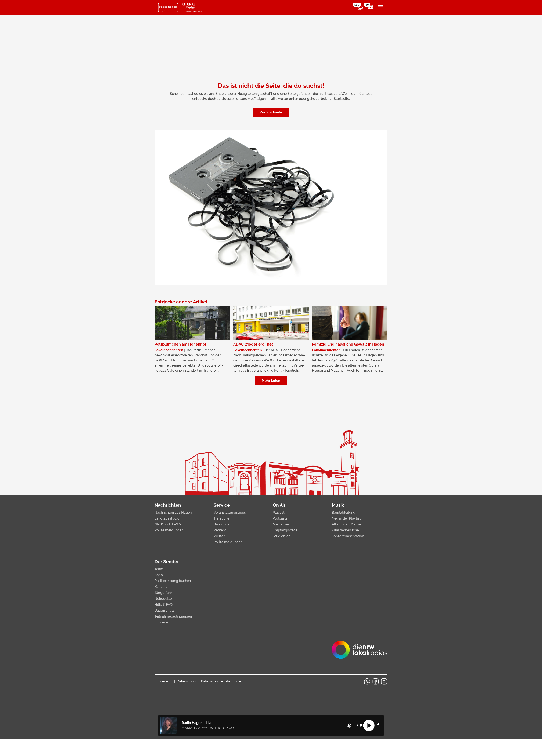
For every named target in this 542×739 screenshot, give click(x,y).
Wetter (219, 536)
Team (159, 569)
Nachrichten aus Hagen (173, 512)
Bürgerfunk (164, 593)
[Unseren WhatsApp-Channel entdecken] (367, 681)
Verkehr (220, 530)
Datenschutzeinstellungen (221, 681)
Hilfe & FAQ (164, 605)
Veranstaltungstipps (230, 512)
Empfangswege (285, 530)
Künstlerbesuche (345, 530)
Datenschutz (164, 610)
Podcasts (280, 518)
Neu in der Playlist (346, 518)
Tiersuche (221, 518)
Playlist (279, 512)
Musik (338, 505)
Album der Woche (346, 524)
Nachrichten (168, 505)
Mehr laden (271, 381)
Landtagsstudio (167, 518)
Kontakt (161, 587)
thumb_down (359, 725)
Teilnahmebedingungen (173, 616)
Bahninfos (221, 524)
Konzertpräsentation (348, 536)
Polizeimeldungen (169, 530)
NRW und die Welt (169, 524)
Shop (159, 575)
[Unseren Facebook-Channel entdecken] (375, 681)
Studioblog (282, 536)
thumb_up (378, 725)
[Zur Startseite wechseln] (168, 8)
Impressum (164, 622)
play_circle (369, 725)
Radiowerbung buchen (173, 581)
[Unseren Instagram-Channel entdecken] (384, 681)
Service (222, 505)
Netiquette (163, 599)
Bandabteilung (343, 512)
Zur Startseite (271, 112)
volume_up (349, 726)
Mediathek (281, 524)
